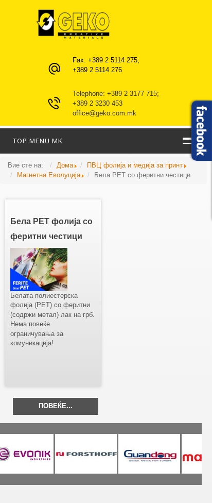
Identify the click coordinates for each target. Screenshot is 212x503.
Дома (65, 165)
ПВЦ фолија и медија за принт (135, 165)
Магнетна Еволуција (48, 175)
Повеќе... (56, 406)
